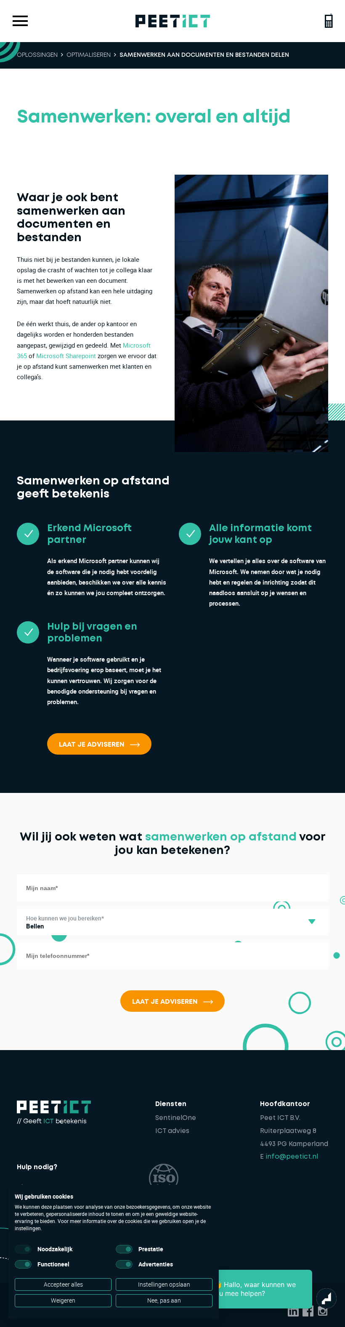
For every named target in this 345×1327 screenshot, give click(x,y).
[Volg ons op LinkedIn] (293, 1311)
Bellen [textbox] (35, 926)
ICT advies (172, 1131)
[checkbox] (23, 1249)
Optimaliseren (88, 55)
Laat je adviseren (92, 745)
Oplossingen (37, 55)
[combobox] (172, 922)
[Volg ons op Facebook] (308, 1311)
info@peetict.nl (291, 1157)
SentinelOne (175, 1118)
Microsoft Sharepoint (66, 355)
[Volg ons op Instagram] (322, 1311)
